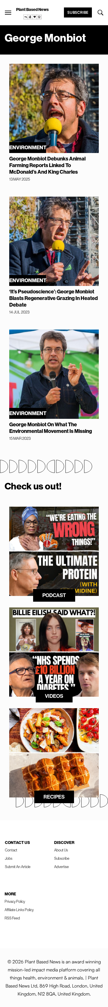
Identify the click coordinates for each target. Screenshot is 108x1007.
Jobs (8, 858)
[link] (32, 17)
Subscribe (77, 12)
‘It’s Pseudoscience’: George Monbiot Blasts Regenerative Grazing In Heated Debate (53, 298)
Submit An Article (18, 866)
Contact (11, 850)
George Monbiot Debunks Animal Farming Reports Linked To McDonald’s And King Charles (47, 165)
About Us (61, 850)
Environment (27, 147)
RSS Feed (12, 918)
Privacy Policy (15, 901)
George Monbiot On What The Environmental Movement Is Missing (50, 427)
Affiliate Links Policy (19, 909)
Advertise (61, 866)
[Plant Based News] (8, 12)
